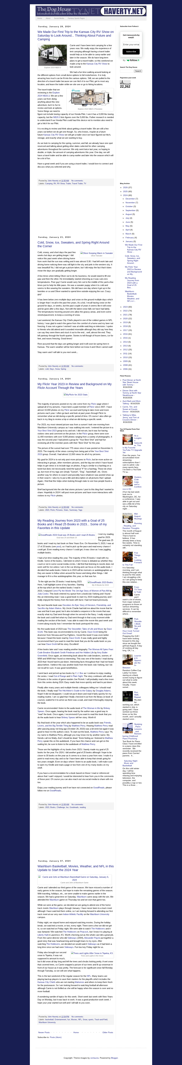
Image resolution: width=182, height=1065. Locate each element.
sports (90, 1020)
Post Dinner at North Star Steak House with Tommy (132, 382)
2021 (125, 315)
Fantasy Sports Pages (76, 18)
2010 (125, 357)
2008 (125, 365)
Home (39, 18)
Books (53, 807)
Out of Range (60, 676)
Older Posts (108, 1032)
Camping (48, 184)
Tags (80, 510)
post (58, 546)
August (129, 214)
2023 (47, 510)
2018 (125, 326)
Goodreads (74, 807)
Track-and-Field (101, 1020)
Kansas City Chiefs (46, 982)
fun (67, 807)
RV (55, 184)
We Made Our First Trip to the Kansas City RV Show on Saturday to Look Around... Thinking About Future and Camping (76, 35)
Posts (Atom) (56, 1037)
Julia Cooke (43, 593)
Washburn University (99, 914)
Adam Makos (55, 608)
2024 (125, 195)
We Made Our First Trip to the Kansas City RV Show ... (133, 248)
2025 (125, 191)
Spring (63, 369)
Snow (57, 369)
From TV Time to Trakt (138, 589)
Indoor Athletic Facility (73, 914)
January (129, 241)
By (124, 60)
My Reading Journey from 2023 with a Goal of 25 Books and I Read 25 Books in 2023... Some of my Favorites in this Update (72, 524)
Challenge (61, 807)
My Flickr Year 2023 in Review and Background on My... (133, 270)
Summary (73, 510)
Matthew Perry (78, 725)
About (48, 18)
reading (83, 807)
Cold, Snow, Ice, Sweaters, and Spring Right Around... (132, 259)
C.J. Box (79, 673)
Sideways (72, 938)
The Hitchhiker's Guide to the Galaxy (75, 690)
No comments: (77, 181)
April (128, 230)
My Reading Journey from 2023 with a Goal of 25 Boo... (132, 283)
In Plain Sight (77, 676)
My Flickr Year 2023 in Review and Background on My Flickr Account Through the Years (75, 386)
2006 (125, 369)
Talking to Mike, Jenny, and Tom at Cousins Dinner (131, 417)
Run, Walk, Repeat (137, 694)
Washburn (81, 896)
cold (47, 369)
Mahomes (79, 982)
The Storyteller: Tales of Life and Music (85, 629)
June (128, 222)
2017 (125, 330)
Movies (74, 1020)
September (131, 210)
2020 (125, 318)
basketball (49, 1020)
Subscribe (131, 52)
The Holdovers (98, 928)
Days (52, 369)
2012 (125, 349)
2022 (125, 311)
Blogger (114, 1058)
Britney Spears (68, 717)
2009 (125, 361)
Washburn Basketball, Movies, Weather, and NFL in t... (132, 296)
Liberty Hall (43, 935)
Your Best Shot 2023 (47, 430)
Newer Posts (44, 1032)
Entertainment (60, 1020)
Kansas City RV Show (96, 63)
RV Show (61, 184)
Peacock (84, 932)
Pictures (59, 510)
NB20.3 (56, 117)
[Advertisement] (76, 212)
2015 (125, 338)
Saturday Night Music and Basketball (130, 763)
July (128, 218)
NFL (89, 976)
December (131, 199)
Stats (66, 510)
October (129, 206)
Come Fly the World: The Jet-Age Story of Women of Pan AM (80, 591)
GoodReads (99, 787)
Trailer (68, 184)
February (130, 237)
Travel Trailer (77, 184)
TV (85, 184)
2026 (125, 187)
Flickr (93, 404)
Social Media (59, 18)
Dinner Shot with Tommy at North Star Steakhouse (132, 393)
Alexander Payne (92, 938)
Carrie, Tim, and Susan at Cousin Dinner (130, 409)
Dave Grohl (92, 632)
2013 (125, 346)
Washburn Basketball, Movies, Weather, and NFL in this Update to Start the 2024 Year (76, 868)
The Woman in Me (91, 708)
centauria (94, 1058)
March (129, 234)
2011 (125, 353)
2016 (125, 334)
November (131, 202)
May (128, 226)
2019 (125, 322)
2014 (125, 342)
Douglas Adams (103, 690)
